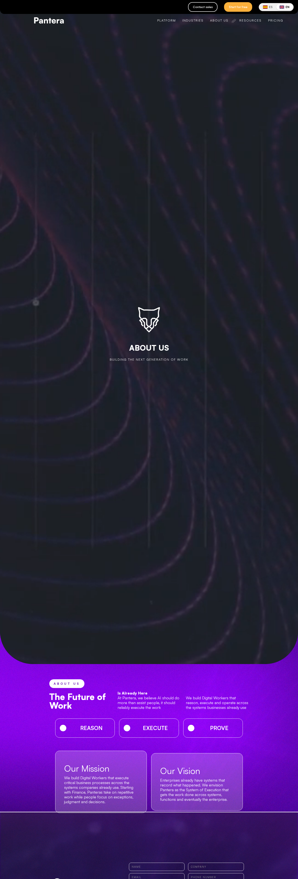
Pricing (275, 20)
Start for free (238, 7)
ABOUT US (219, 20)
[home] (39, 20)
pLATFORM (166, 20)
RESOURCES (250, 20)
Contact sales (203, 7)
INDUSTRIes (193, 20)
